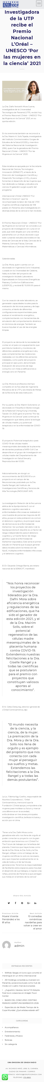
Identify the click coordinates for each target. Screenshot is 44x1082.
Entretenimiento (12, 1031)
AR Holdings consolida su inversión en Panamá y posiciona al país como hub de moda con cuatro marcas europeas (21, 983)
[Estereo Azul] (10, 4)
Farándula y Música (13, 1036)
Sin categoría (11, 1044)
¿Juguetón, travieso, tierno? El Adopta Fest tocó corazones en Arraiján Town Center (21, 993)
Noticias (8, 1040)
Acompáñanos (11, 1027)
